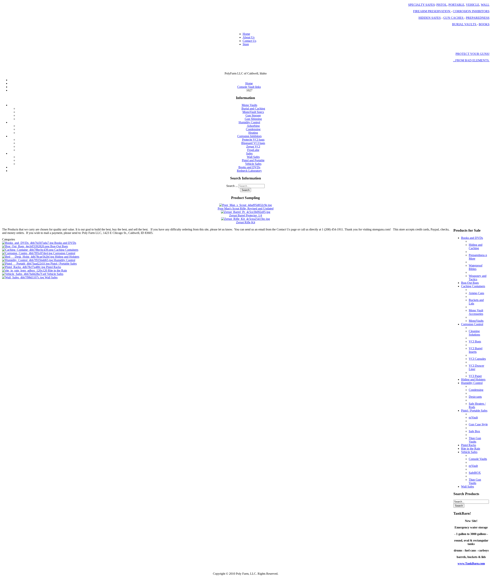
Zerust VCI (253, 146)
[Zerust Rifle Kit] (245, 218)
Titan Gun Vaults (475, 440)
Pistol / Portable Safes (63, 263)
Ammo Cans (476, 293)
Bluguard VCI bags (253, 143)
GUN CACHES (453, 17)
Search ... (232, 185)
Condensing (253, 129)
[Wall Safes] (23, 277)
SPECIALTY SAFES (421, 4)
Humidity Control (249, 122)
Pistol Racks (53, 267)
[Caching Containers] (28, 249)
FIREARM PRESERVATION (432, 11)
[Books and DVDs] (28, 242)
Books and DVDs (249, 167)
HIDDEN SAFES (430, 17)
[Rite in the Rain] (25, 270)
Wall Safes (253, 156)
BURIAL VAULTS (464, 24)
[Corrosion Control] (27, 253)
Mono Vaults (249, 105)
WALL (485, 4)
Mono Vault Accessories (476, 312)
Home (246, 33)
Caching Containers (66, 249)
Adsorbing (253, 125)
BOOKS (484, 24)
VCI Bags (475, 341)
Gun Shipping (253, 119)
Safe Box (474, 431)
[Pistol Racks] (24, 267)
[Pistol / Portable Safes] (26, 263)
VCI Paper (475, 376)
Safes (249, 153)
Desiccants (475, 396)
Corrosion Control (64, 253)
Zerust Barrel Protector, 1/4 (245, 215)
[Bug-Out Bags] (26, 246)
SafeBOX (475, 472)
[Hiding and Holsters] (28, 256)
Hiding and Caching (475, 246)
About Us (249, 37)
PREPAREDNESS (477, 17)
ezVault (473, 417)
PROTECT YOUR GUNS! (472, 53)
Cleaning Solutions (474, 332)
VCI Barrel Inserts (475, 350)
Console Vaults (478, 459)
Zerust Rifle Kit (245, 222)
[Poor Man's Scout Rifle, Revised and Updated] (245, 205)
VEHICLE (472, 4)
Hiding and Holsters (67, 256)
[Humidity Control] (28, 260)
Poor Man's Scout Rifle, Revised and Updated (246, 208)
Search (246, 190)
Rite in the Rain (57, 270)
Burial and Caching (253, 108)
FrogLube (253, 150)
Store (246, 44)
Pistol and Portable (253, 160)
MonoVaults (476, 320)
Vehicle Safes (253, 163)
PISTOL (441, 4)
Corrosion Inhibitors (249, 136)
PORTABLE (456, 4)
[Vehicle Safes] (24, 274)
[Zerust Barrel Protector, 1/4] (245, 212)
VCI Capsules (477, 358)
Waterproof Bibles (475, 267)
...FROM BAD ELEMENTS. (471, 60)
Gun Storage (253, 115)
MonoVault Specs (253, 112)
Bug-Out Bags (59, 246)
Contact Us (249, 40)
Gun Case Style (478, 424)
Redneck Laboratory (249, 170)
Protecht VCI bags (253, 139)
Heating (253, 132)
